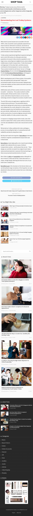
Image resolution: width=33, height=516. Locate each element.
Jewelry (4, 464)
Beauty (3, 439)
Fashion (5, 384)
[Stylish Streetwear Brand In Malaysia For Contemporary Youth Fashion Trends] (16, 376)
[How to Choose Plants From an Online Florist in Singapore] (4, 221)
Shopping (4, 17)
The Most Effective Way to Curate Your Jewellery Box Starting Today (16, 334)
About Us (19, 512)
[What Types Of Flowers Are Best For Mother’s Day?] (4, 207)
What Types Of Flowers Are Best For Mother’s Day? (21, 206)
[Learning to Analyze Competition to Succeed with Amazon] (4, 227)
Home (2, 15)
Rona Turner (5, 310)
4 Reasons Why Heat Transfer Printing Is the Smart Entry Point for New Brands (21, 213)
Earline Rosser (6, 22)
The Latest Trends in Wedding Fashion (16, 195)
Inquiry (13, 512)
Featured (4, 452)
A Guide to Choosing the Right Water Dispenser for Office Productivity (15, 361)
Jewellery (5, 330)
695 (30, 391)
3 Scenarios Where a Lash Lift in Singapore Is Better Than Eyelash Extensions (15, 280)
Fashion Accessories (8, 303)
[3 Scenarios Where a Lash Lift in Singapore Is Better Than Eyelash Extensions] (16, 269)
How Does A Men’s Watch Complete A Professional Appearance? (15, 307)
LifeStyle (4, 467)
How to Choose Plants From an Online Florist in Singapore (20, 219)
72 (30, 364)
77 (30, 283)
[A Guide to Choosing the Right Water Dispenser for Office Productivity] (16, 349)
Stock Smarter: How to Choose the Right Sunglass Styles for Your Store (21, 233)
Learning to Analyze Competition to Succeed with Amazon (21, 226)
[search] (30, 2)
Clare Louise (5, 283)
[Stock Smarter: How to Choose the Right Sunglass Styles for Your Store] (4, 234)
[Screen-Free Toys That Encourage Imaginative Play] (4, 240)
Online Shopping (6, 470)
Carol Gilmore (6, 364)
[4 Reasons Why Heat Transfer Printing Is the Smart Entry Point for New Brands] (4, 214)
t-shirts (10, 156)
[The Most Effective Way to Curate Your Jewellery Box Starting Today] (16, 322)
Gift (3, 455)
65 (30, 337)
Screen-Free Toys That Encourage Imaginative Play (20, 239)
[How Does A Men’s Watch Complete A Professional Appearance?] (16, 295)
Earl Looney (5, 337)
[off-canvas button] (2, 2)
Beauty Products (6, 442)
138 (30, 310)
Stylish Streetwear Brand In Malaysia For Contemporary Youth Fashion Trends (12, 388)
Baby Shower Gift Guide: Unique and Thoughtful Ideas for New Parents (16, 191)
